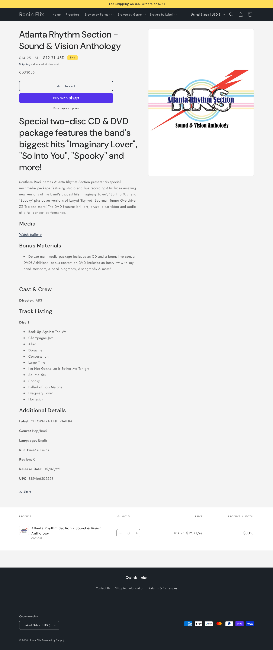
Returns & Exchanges (163, 588)
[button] (98, 14)
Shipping (24, 64)
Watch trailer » (30, 234)
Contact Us (103, 588)
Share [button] (27, 492)
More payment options (66, 108)
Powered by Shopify (53, 640)
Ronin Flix (35, 640)
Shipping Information (129, 588)
